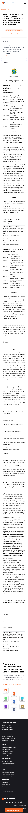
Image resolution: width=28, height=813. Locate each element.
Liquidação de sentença (7, 729)
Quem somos (5, 782)
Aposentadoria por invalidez (9, 738)
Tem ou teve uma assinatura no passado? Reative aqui (12, 685)
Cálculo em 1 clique (6, 725)
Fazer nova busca (5, 9)
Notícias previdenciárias (7, 765)
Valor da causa (5, 731)
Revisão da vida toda (7, 727)
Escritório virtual (6, 756)
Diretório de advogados (7, 753)
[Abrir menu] (25, 3)
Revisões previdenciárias (8, 774)
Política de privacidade (7, 791)
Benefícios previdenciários (8, 772)
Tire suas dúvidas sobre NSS (8, 763)
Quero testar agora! (13, 810)
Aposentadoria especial (7, 736)
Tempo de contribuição (7, 734)
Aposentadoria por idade (8, 740)
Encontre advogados (7, 761)
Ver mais (5, 56)
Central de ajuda (6, 784)
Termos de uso (5, 789)
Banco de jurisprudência (7, 751)
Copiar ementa (13, 34)
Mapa (3, 786)
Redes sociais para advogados (9, 747)
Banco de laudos (6, 749)
